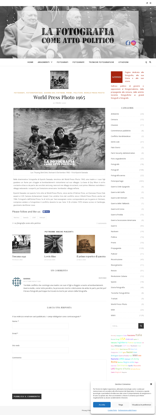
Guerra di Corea (117, 209)
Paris (130, 356)
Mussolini (137, 365)
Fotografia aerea (118, 175)
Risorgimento (116, 265)
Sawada (25, 218)
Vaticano (114, 343)
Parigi (117, 339)
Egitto (124, 352)
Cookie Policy (112, 410)
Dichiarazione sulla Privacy (127, 410)
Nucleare (114, 231)
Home (30, 62)
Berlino (120, 362)
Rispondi (102, 278)
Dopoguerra (119, 335)
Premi (69, 93)
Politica (114, 237)
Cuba (125, 335)
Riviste (114, 270)
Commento (16, 357)
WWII (113, 315)
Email (15, 333)
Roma (114, 362)
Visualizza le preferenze (141, 405)
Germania (122, 365)
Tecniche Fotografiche (101, 62)
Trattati (114, 298)
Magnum (118, 372)
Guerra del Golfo (118, 192)
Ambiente (115, 114)
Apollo (130, 366)
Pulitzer (78, 93)
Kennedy (113, 335)
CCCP (124, 346)
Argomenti (44, 62)
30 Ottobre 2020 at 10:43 (32, 281)
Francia (130, 342)
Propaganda (116, 248)
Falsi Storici (115, 147)
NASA (117, 349)
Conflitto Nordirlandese (121, 136)
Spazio (113, 282)
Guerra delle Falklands (120, 203)
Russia (113, 339)
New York (134, 349)
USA (122, 339)
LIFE (113, 368)
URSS (121, 358)
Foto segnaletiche (118, 158)
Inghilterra (122, 342)
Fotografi (62, 62)
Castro (113, 372)
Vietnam (42, 218)
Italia (139, 335)
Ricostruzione (116, 259)
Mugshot (124, 372)
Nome (15, 321)
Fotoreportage (34, 93)
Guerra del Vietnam (54, 93)
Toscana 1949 (19, 256)
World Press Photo (94, 93)
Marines (16, 218)
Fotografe (78, 62)
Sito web (16, 345)
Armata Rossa (135, 369)
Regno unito (128, 362)
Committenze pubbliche (121, 130)
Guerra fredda (117, 214)
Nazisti (129, 352)
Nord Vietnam (124, 349)
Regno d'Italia (122, 368)
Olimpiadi (118, 346)
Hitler (128, 346)
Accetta (102, 405)
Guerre (114, 226)
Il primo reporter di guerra (91, 256)
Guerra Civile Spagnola (120, 186)
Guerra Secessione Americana (123, 220)
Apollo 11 (136, 339)
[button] (151, 384)
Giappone (114, 352)
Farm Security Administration (123, 153)
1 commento (101, 223)
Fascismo (131, 335)
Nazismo (115, 359)
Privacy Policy (87, 410)
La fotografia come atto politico (28, 223)
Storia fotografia (118, 287)
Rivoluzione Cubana (119, 276)
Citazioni (123, 62)
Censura (114, 119)
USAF (34, 218)
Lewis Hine (50, 256)
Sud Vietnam (137, 343)
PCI (129, 349)
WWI (113, 310)
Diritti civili (115, 142)
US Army (135, 358)
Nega (121, 405)
